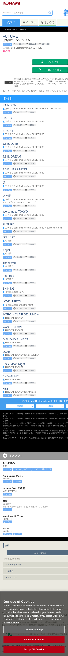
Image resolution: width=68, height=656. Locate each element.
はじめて (49, 22)
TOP (4, 29)
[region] (34, 623)
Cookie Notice (11, 622)
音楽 (12, 22)
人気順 (50, 406)
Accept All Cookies (34, 649)
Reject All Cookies (34, 639)
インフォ (31, 22)
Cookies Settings (34, 629)
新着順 (20, 406)
